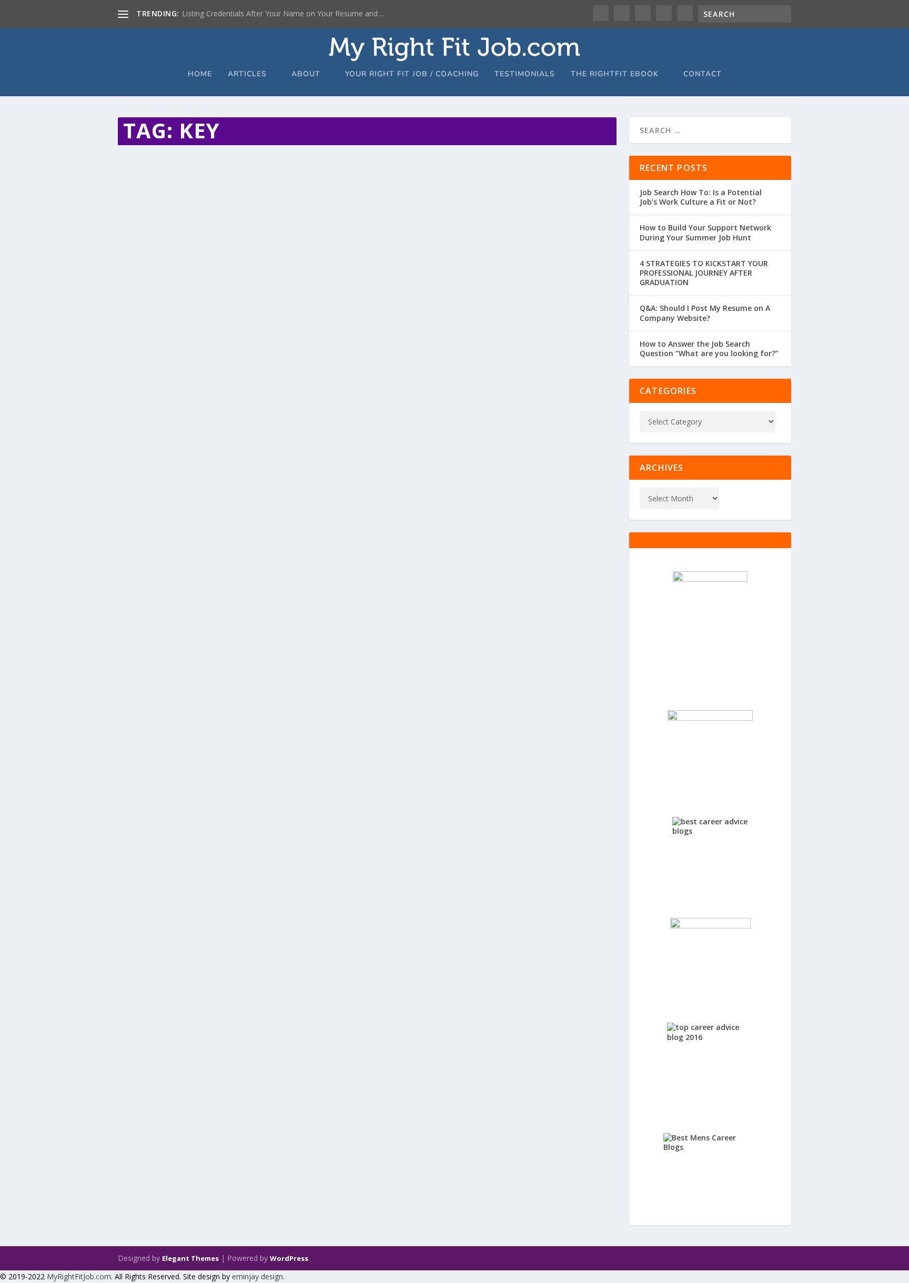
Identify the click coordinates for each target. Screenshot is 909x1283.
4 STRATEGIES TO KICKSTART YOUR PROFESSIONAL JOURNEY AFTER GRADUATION (704, 272)
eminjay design (257, 1276)
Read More (156, 235)
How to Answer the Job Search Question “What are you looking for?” (709, 348)
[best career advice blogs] (710, 855)
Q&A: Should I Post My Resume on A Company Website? (705, 312)
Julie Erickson (156, 180)
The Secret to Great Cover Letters (212, 164)
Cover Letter (243, 180)
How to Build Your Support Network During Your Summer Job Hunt (705, 232)
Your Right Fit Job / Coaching (412, 74)
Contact (702, 74)
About (305, 74)
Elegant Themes (190, 1258)
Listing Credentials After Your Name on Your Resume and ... (283, 13)
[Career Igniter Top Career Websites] (710, 751)
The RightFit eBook (615, 74)
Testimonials (524, 74)
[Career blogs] (710, 628)
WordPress (289, 1258)
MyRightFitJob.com (79, 1276)
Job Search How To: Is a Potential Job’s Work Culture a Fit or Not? (701, 197)
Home (200, 74)
